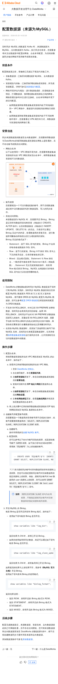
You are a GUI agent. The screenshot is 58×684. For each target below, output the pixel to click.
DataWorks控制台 (25, 368)
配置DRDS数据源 (30, 300)
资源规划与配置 (33, 86)
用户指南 (7, 15)
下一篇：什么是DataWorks (44, 649)
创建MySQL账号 (31, 432)
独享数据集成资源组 (16, 335)
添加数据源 (28, 639)
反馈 (33, 662)
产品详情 (50, 40)
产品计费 (30, 15)
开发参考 (19, 15)
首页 (4, 21)
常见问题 (42, 15)
